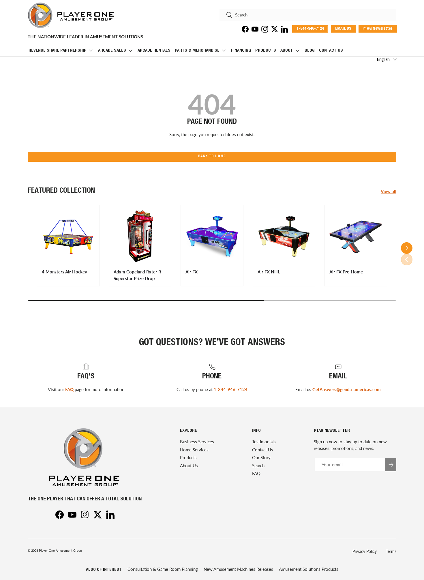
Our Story (261, 457)
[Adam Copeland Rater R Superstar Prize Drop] (140, 236)
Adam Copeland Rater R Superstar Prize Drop (137, 275)
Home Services (194, 449)
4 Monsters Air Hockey (64, 271)
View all (388, 191)
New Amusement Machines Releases (238, 569)
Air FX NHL (269, 271)
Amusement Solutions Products (308, 569)
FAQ (69, 389)
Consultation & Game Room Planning (162, 569)
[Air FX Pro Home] (355, 236)
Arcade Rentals (154, 50)
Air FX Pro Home (346, 271)
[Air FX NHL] (284, 236)
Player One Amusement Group (60, 550)
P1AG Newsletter (378, 29)
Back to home (212, 156)
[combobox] (307, 15)
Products (265, 50)
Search (258, 465)
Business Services (197, 441)
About (286, 50)
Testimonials (264, 441)
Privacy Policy (364, 551)
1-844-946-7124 (230, 389)
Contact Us (331, 50)
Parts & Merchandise (197, 50)
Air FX (191, 271)
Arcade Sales (112, 50)
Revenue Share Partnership (58, 50)
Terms (391, 551)
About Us (189, 465)
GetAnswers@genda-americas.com (346, 389)
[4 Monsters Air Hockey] (68, 236)
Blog (310, 50)
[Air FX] (211, 236)
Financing (241, 50)
